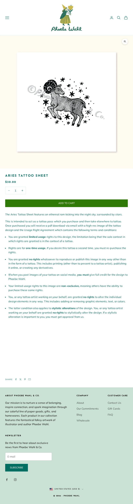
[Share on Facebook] (16, 379)
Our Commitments (88, 408)
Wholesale (83, 420)
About (80, 402)
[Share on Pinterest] (25, 379)
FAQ (110, 414)
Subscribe (16, 467)
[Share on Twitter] (20, 379)
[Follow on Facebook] (6, 479)
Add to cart (66, 203)
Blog (79, 414)
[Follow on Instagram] (15, 479)
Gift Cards (114, 408)
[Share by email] (29, 379)
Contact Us (114, 402)
